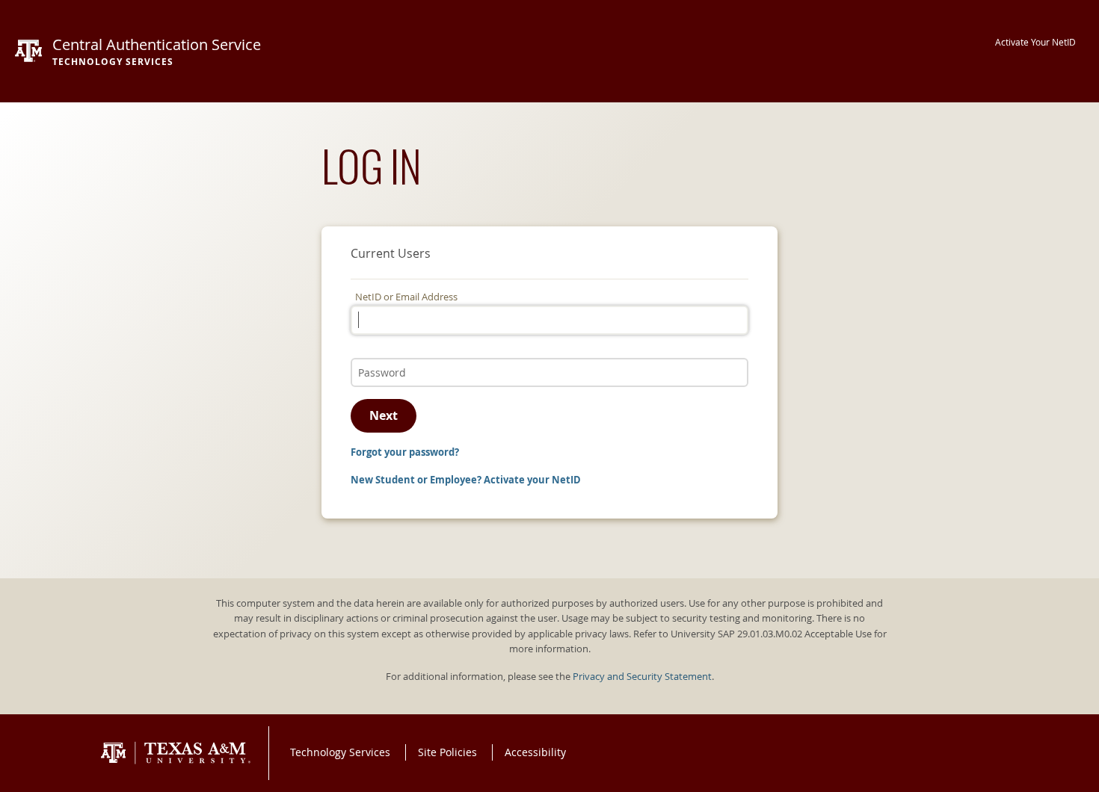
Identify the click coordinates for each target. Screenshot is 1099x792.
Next (383, 415)
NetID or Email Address (406, 297)
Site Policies (447, 752)
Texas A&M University (175, 753)
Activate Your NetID (1035, 42)
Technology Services (340, 752)
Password (376, 356)
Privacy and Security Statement (642, 676)
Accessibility (535, 752)
